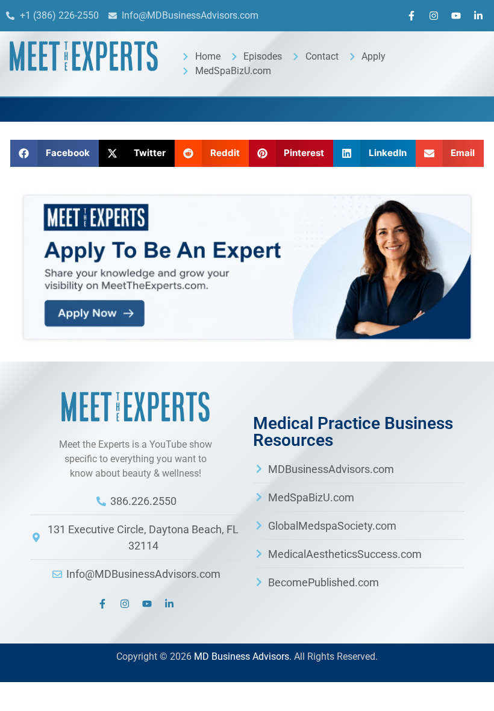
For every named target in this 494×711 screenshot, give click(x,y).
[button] (54, 153)
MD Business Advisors (241, 656)
